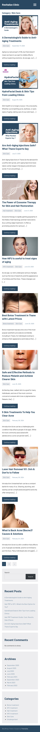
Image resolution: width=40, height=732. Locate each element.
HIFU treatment (8, 267)
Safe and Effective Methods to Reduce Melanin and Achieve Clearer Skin (18, 376)
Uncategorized (12, 719)
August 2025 (11, 668)
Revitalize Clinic (10, 4)
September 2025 (13, 665)
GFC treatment (12, 708)
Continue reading (9, 65)
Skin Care (6, 46)
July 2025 (10, 671)
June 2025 (11, 674)
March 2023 (11, 682)
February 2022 (12, 685)
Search (7, 572)
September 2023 (13, 680)
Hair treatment (8, 211)
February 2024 (12, 677)
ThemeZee (24, 729)
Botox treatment (8, 324)
